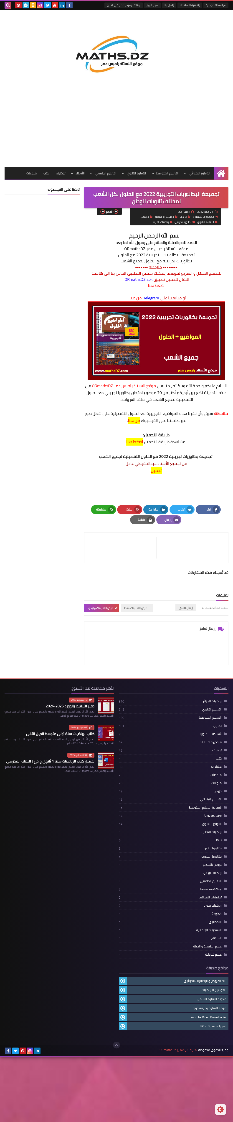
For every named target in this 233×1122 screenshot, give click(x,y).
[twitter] (47, 5)
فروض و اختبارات (211, 742)
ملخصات (216, 775)
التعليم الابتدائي (211, 799)
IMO (219, 840)
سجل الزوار (152, 5)
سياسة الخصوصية (216, 5)
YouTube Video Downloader (208, 1017)
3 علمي (144, 216)
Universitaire (213, 816)
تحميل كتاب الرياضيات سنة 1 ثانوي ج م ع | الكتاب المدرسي (50, 761)
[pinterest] (18, 5)
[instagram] (40, 5)
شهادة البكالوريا (211, 734)
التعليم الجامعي (105, 173)
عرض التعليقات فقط (135, 608)
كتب (46, 173)
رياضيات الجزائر (161, 221)
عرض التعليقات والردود (100, 608)
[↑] (116, 1045)
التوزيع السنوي (212, 824)
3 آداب (183, 216)
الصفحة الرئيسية (204, 216)
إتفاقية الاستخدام (190, 5)
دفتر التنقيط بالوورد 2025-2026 (70, 706)
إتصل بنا (169, 5)
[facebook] (69, 5)
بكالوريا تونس (213, 848)
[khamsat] (33, 5)
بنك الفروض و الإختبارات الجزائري (205, 981)
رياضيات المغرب (211, 832)
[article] (122, 548)
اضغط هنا (156, 286)
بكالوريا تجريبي (183, 221)
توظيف (60, 173)
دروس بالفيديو (212, 865)
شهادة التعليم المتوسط (205, 807)
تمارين (217, 726)
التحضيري (215, 922)
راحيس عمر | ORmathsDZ (176, 1050)
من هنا (135, 298)
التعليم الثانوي (136, 173)
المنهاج (216, 938)
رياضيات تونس (212, 873)
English (217, 914)
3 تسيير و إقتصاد (164, 216)
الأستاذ (80, 173)
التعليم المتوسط (167, 173)
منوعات (31, 173)
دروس (218, 791)
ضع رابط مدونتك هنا (213, 1026)
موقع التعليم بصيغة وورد (209, 1008)
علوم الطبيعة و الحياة (207, 946)
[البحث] (8, 5)
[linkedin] (62, 5)
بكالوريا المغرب (211, 856)
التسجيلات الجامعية (209, 930)
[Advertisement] (116, 133)
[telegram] (26, 5)
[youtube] (55, 5)
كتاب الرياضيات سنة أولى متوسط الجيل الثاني (60, 733)
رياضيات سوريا (212, 905)
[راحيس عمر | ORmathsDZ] (116, 51)
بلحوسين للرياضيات (214, 990)
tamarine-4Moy (211, 889)
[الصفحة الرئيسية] (221, 173)
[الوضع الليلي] (220, 1109)
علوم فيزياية (213, 954)
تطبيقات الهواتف (210, 897)
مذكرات (216, 766)
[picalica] (44, 1051)
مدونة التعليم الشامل (212, 999)
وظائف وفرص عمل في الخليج (123, 5)
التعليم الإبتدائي (199, 173)
